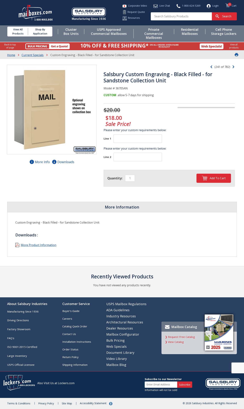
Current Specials (33, 55)
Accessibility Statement (93, 403)
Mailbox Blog (116, 365)
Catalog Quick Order (74, 326)
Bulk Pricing (115, 340)
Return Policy (70, 357)
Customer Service (76, 304)
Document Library (120, 352)
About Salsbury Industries (27, 304)
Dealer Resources (119, 328)
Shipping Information (75, 364)
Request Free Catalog (181, 337)
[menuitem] (15, 31)
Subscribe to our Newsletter (163, 379)
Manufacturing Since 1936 (23, 311)
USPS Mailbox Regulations (126, 304)
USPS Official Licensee (20, 364)
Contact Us (69, 334)
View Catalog (176, 342)
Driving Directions (18, 320)
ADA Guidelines (118, 310)
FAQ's (10, 338)
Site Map (67, 403)
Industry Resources (121, 316)
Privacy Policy (46, 403)
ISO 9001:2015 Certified (22, 347)
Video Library (116, 358)
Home (11, 55)
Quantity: (115, 178)
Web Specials (116, 346)
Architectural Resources (124, 322)
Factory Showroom (18, 329)
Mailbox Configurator (122, 334)
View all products (233, 46)
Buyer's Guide (70, 311)
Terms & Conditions (18, 403)
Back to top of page (10, 46)
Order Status (70, 349)
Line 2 (107, 157)
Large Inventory (17, 356)
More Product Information (38, 245)
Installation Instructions (76, 341)
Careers (67, 318)
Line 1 (107, 138)
